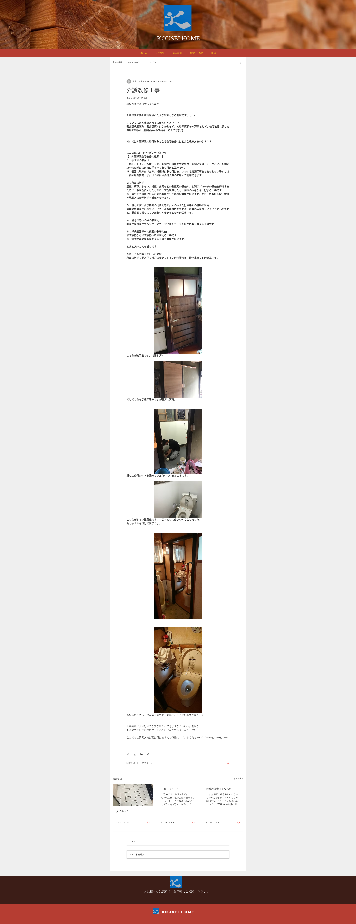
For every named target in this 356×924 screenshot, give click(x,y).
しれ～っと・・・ (171, 788)
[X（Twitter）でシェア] (134, 754)
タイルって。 (123, 811)
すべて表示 (238, 778)
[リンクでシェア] (148, 754)
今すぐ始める (134, 62)
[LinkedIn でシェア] (141, 754)
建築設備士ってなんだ (218, 788)
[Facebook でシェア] (128, 754)
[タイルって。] (133, 795)
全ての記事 (117, 62)
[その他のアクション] (227, 81)
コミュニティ (151, 62)
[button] (239, 62)
